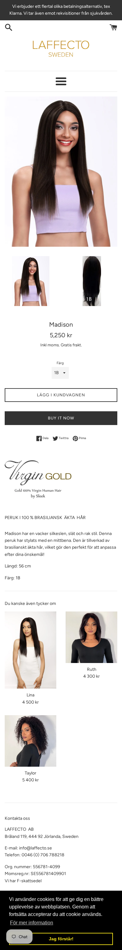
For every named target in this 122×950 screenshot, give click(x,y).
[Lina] (30, 650)
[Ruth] (91, 637)
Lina (30, 695)
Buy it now (61, 418)
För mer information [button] (31, 922)
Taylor (30, 773)
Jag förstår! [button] (61, 938)
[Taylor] (30, 741)
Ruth (91, 669)
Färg (60, 363)
